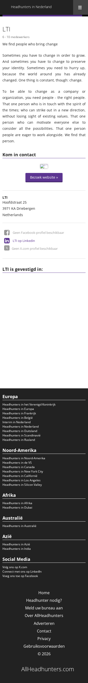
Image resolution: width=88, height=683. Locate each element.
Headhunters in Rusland (18, 440)
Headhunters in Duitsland (19, 431)
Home (44, 592)
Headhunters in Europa (18, 409)
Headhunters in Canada (18, 467)
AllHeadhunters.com (47, 669)
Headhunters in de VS (17, 462)
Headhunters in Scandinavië (21, 435)
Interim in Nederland (16, 422)
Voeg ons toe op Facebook (20, 576)
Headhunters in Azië (16, 544)
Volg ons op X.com (14, 567)
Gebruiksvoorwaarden (44, 646)
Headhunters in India (16, 549)
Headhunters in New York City (22, 471)
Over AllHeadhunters (44, 615)
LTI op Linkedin (24, 240)
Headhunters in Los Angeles (21, 480)
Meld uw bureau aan (44, 608)
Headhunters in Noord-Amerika (23, 458)
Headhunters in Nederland (20, 426)
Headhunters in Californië (19, 476)
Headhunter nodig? (44, 600)
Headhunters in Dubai (17, 507)
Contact (44, 631)
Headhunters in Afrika (17, 503)
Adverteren (44, 623)
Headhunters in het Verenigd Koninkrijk (28, 404)
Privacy (44, 638)
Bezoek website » (44, 177)
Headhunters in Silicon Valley (22, 485)
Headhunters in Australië (19, 526)
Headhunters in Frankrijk (19, 413)
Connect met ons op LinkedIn (22, 571)
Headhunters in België (17, 418)
